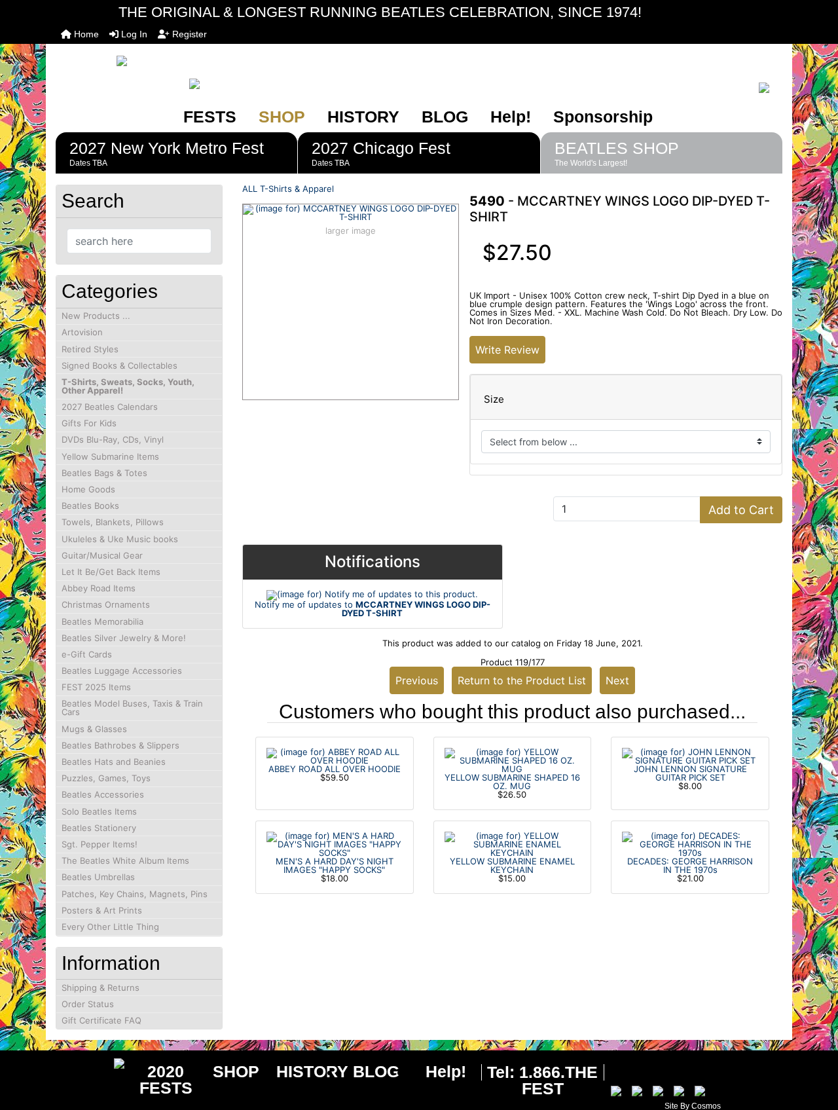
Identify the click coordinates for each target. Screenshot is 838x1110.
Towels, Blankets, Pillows (113, 522)
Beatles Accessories (103, 794)
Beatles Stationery (99, 828)
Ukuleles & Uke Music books (120, 539)
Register (188, 34)
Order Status (88, 1004)
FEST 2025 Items (96, 687)
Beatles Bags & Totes (104, 473)
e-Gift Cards (87, 654)
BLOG (445, 116)
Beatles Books (90, 505)
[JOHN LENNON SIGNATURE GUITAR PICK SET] (690, 755)
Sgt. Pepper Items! (99, 844)
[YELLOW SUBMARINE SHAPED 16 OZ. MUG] (513, 759)
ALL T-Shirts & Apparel (288, 188)
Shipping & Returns (100, 987)
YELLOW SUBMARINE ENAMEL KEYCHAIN (512, 865)
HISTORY (363, 116)
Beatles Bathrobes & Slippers (120, 745)
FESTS (209, 116)
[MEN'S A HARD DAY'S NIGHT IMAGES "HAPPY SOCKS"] (334, 843)
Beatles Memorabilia (102, 621)
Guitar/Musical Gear (102, 555)
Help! (510, 116)
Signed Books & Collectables (119, 365)
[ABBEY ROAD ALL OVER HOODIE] (334, 755)
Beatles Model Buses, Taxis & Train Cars (132, 707)
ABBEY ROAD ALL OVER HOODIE (334, 769)
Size (494, 399)
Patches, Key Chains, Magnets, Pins (135, 894)
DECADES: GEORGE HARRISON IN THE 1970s (690, 865)
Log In (132, 34)
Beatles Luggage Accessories (122, 670)
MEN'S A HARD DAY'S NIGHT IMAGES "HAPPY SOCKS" (334, 865)
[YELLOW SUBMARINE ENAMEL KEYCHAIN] (513, 843)
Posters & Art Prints (102, 910)
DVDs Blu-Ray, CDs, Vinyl (113, 439)
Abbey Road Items (99, 588)
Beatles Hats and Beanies (114, 761)
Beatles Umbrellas (98, 877)
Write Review (507, 349)
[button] (814, 1045)
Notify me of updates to (372, 608)
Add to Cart (741, 510)
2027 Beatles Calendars (110, 406)
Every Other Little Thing (110, 926)
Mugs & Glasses (94, 729)
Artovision (82, 332)
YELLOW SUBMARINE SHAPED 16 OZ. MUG (512, 781)
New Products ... (96, 315)
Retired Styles (90, 349)
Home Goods (88, 489)
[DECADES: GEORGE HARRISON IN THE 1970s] (690, 843)
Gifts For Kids (89, 423)
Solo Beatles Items (99, 811)
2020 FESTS (165, 1079)
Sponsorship (603, 116)
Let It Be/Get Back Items (111, 571)
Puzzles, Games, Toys (106, 778)
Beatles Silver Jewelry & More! (124, 638)
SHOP (282, 116)
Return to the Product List (522, 680)
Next (617, 680)
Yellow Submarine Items (110, 456)
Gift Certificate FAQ (101, 1020)
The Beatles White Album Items (125, 860)
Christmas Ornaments (106, 604)
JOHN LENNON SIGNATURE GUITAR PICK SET (690, 773)
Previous (416, 680)
